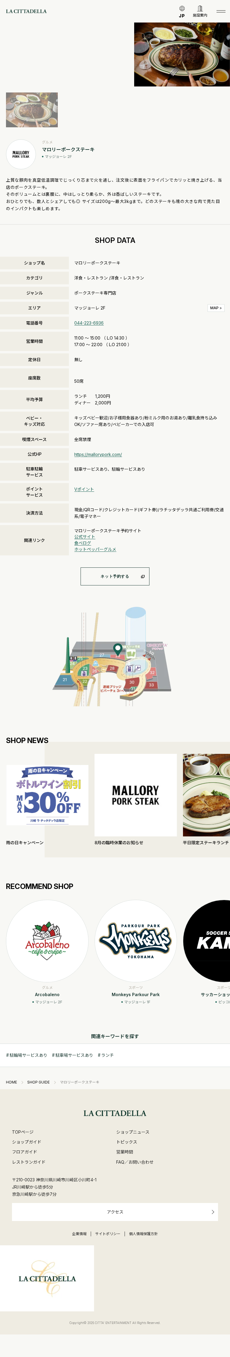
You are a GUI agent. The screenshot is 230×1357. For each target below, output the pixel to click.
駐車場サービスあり (74, 1055)
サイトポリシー (107, 1234)
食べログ (82, 543)
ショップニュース (132, 1132)
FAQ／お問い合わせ (135, 1162)
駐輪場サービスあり (28, 1055)
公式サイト (84, 536)
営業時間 (124, 1151)
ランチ (107, 1055)
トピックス (126, 1141)
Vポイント (84, 489)
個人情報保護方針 (143, 1234)
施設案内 (200, 15)
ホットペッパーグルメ (95, 549)
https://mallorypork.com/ (98, 454)
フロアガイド (24, 1151)
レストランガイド (29, 1162)
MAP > (216, 308)
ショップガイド (26, 1141)
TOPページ (23, 1132)
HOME (11, 1082)
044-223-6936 (89, 322)
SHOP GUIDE (38, 1082)
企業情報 (79, 1234)
